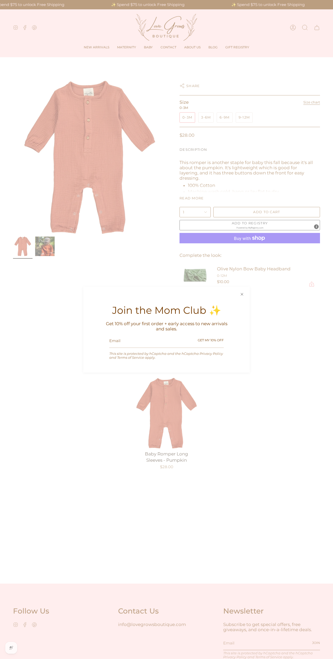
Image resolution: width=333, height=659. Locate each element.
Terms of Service (130, 358)
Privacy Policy (211, 354)
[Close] (242, 294)
